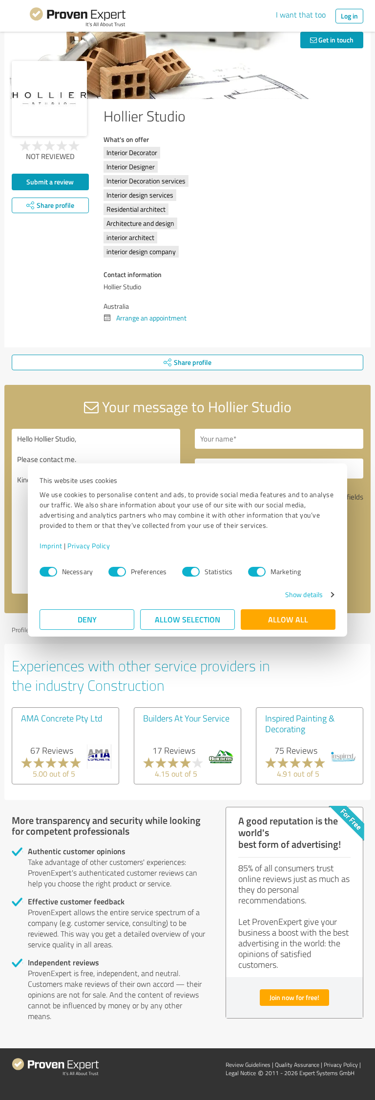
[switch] (117, 572)
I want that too (301, 14)
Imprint (51, 545)
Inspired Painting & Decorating (299, 723)
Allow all (288, 619)
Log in (349, 15)
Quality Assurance (297, 1064)
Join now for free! (294, 997)
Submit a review (50, 181)
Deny (87, 619)
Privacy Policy (88, 545)
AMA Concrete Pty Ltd (61, 718)
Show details (304, 594)
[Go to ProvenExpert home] (77, 18)
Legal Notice (241, 1073)
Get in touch (335, 39)
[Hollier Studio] (49, 98)
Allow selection (187, 619)
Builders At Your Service (186, 718)
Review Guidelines (248, 1064)
